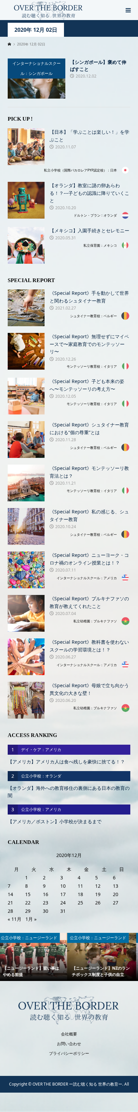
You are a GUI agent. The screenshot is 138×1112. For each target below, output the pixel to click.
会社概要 (69, 1034)
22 (27, 902)
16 (45, 894)
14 (10, 894)
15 (27, 894)
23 (45, 902)
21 (10, 902)
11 (80, 886)
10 (63, 886)
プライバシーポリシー (69, 1053)
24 (63, 902)
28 (10, 911)
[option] (35, 957)
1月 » (31, 919)
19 (97, 894)
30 (45, 911)
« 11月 (14, 919)
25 (80, 902)
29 (27, 911)
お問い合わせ (69, 1043)
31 (63, 911)
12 (97, 886)
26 (97, 902)
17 (63, 894)
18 (80, 894)
